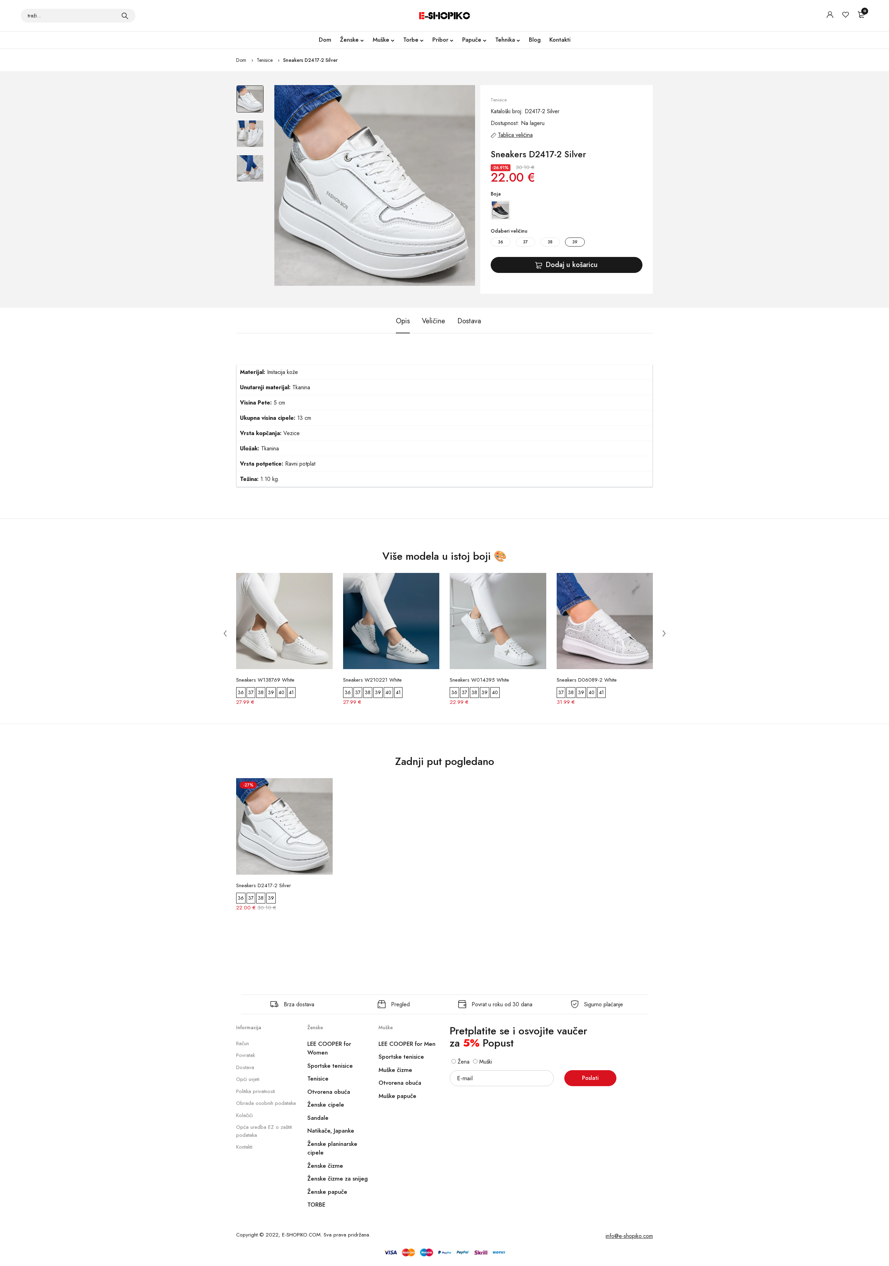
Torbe (410, 39)
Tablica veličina (515, 135)
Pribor (440, 39)
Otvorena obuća (328, 1092)
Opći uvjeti (247, 1079)
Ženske (349, 39)
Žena (463, 1062)
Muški (484, 1062)
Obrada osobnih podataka (266, 1103)
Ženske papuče (327, 1192)
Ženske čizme (325, 1165)
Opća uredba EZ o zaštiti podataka (264, 1131)
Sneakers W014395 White (479, 680)
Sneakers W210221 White (372, 680)
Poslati (590, 1078)
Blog (535, 39)
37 (525, 242)
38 (550, 242)
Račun (242, 1043)
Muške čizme (395, 1070)
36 (500, 242)
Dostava (245, 1067)
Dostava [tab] (469, 321)
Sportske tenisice (330, 1065)
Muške (381, 39)
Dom (325, 39)
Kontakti (560, 39)
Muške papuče (397, 1096)
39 (575, 242)
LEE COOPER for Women (329, 1048)
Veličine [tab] (433, 321)
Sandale (318, 1118)
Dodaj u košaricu (572, 265)
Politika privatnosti (255, 1091)
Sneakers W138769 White (265, 680)
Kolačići (244, 1115)
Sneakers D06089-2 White (587, 680)
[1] (125, 15)
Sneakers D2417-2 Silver (310, 60)
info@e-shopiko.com (629, 1236)
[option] (250, 102)
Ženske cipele (325, 1104)
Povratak (245, 1055)
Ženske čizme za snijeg (337, 1178)
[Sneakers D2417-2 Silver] (374, 185)
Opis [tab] (403, 321)
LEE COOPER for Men (407, 1044)
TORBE (316, 1204)
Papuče (471, 39)
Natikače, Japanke (330, 1130)
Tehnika (505, 39)
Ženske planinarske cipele (332, 1148)
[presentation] (225, 633)
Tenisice (265, 60)
